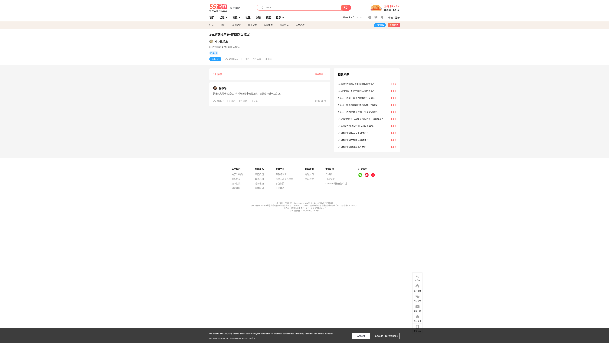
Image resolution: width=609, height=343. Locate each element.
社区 (211, 25)
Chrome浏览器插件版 (336, 183)
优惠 (222, 17)
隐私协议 (236, 179)
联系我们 (259, 179)
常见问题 (259, 174)
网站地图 (236, 188)
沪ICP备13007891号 (260, 205)
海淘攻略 (236, 25)
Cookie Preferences (386, 336)
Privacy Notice (248, 338)
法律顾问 (259, 188)
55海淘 (218, 8)
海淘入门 (309, 174)
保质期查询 (281, 174)
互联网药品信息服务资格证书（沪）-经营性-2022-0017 (334, 205)
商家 (235, 17)
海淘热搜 (309, 179)
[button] (236, 8)
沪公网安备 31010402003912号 (304, 210)
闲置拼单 (268, 25)
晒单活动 (300, 25)
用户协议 (236, 183)
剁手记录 (252, 25)
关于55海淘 (237, 174)
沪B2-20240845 (301, 205)
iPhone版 (330, 179)
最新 (223, 25)
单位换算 (279, 183)
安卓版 (328, 174)
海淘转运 (284, 25)
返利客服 (259, 183)
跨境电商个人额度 (284, 179)
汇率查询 (279, 188)
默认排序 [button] (319, 74)
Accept (361, 336)
